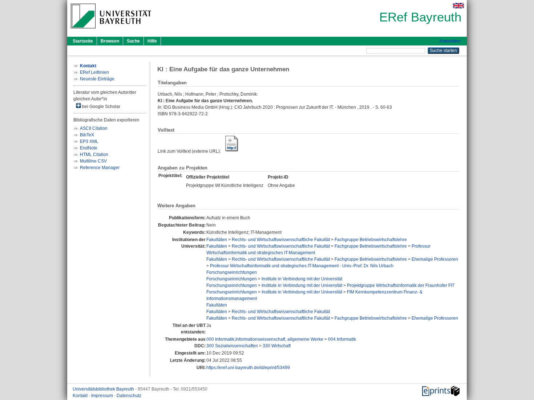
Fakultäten (216, 239)
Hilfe (152, 41)
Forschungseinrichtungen (231, 272)
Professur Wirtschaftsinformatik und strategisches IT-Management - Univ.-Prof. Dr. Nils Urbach (301, 265)
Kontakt (81, 395)
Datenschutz (129, 395)
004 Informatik (342, 339)
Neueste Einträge (97, 78)
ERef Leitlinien (94, 72)
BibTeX (87, 134)
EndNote (88, 148)
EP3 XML (89, 141)
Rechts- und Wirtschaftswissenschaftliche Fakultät (281, 239)
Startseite (83, 41)
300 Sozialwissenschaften (232, 345)
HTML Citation (94, 154)
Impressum (102, 395)
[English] (458, 5)
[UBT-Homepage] (111, 30)
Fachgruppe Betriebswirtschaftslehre (371, 239)
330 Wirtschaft (277, 345)
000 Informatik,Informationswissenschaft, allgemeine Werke (264, 339)
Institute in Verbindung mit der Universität (302, 278)
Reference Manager (100, 167)
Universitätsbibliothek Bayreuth (104, 389)
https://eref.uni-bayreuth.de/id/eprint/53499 (248, 367)
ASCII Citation (94, 128)
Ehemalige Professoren (435, 259)
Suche (133, 41)
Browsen (110, 41)
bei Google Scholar (100, 106)
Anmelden (449, 41)
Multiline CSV (93, 161)
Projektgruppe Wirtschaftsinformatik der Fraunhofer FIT (400, 285)
